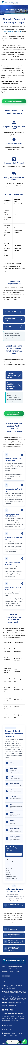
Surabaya (10, 31)
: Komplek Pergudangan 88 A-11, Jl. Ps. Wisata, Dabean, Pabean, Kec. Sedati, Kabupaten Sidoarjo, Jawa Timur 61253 (14, 992)
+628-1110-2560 (8, 1029)
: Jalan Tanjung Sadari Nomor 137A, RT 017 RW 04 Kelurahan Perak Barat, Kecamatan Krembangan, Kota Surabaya (14, 998)
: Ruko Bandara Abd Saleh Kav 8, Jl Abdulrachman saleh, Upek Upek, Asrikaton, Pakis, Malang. (14, 1004)
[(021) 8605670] (2, 1025)
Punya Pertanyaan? (12, 1041)
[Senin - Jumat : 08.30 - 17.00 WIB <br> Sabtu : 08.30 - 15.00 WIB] (2, 1033)
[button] (22, 2)
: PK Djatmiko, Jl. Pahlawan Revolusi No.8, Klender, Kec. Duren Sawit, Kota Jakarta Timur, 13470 (13, 987)
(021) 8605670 (8, 1025)
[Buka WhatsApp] (24, 1041)
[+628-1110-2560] (2, 1029)
